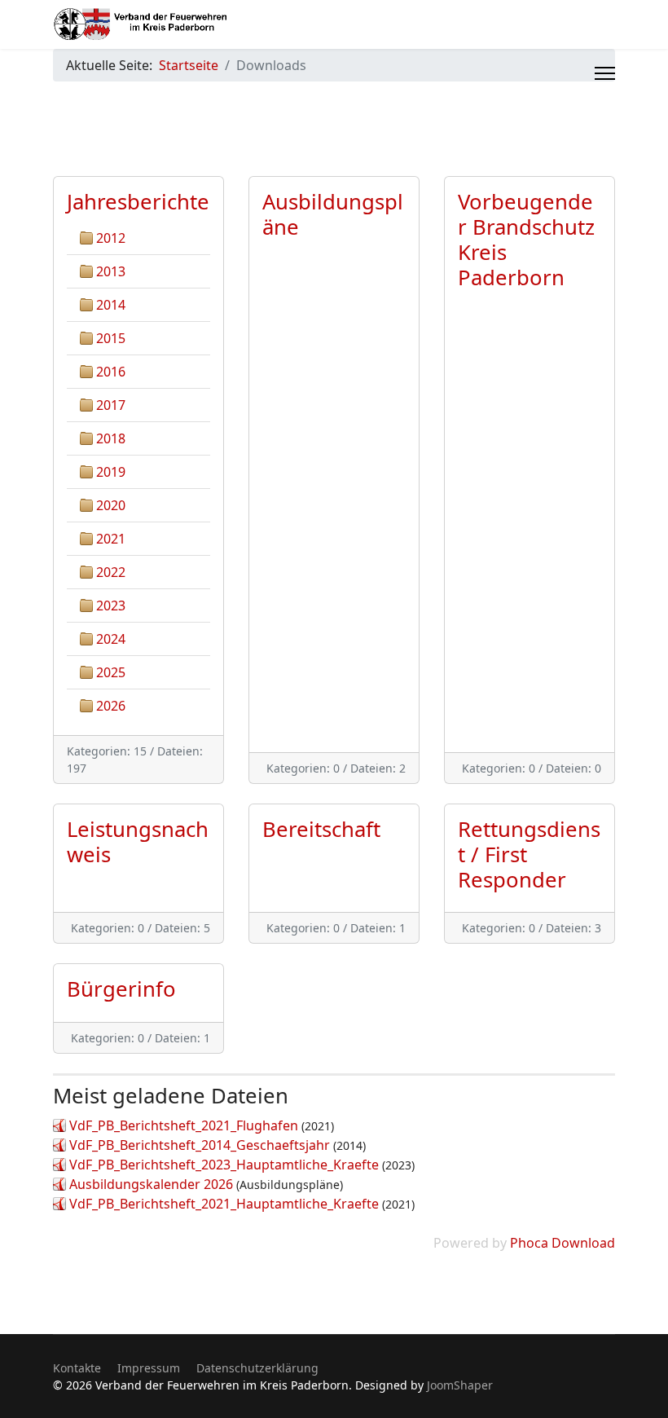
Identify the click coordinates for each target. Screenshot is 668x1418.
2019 (110, 472)
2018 (110, 438)
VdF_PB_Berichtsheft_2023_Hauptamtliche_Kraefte (224, 1165)
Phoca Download (562, 1243)
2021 (110, 539)
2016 (110, 372)
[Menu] (605, 73)
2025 (110, 672)
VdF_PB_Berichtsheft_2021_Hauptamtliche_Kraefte (224, 1204)
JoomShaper (460, 1385)
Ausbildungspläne (332, 214)
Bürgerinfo (121, 989)
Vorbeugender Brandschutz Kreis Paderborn (526, 239)
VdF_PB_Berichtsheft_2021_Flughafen (183, 1125)
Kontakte (77, 1368)
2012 (110, 238)
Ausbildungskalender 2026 (151, 1184)
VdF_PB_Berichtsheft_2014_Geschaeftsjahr (199, 1145)
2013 (110, 271)
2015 (110, 338)
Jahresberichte (138, 201)
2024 (110, 639)
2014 (110, 305)
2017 (110, 405)
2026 (110, 706)
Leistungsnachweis (138, 842)
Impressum (148, 1368)
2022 (110, 572)
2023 (110, 605)
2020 (110, 505)
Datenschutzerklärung (257, 1368)
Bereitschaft (321, 829)
